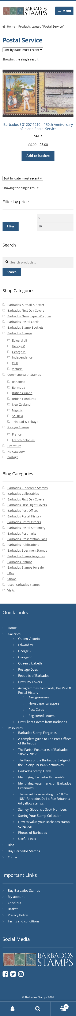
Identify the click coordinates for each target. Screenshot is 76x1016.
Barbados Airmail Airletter (25, 305)
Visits (11, 590)
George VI (19, 352)
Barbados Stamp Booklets (25, 327)
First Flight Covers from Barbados (42, 722)
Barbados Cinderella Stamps (27, 488)
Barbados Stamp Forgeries (26, 556)
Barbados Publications (23, 545)
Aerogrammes (38, 697)
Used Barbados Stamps (23, 585)
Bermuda (18, 387)
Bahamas (18, 382)
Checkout (14, 903)
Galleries (14, 634)
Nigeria (17, 410)
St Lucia (17, 416)
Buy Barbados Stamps (24, 851)
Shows (11, 579)
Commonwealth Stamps (24, 375)
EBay (10, 573)
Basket (13, 909)
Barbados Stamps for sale (25, 567)
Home (11, 26)
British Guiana (22, 393)
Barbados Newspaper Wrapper (29, 316)
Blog (11, 845)
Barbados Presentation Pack (27, 539)
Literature (14, 446)
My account (16, 896)
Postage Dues (28, 669)
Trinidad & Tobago (25, 422)
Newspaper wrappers (44, 703)
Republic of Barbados (33, 675)
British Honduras (24, 399)
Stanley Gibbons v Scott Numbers (42, 809)
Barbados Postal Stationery (26, 528)
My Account (12, 1009)
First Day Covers (30, 682)
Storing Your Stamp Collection (39, 815)
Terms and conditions (23, 921)
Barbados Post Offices (22, 511)
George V (18, 346)
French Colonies (23, 440)
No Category (16, 452)
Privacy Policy (18, 915)
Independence (22, 357)
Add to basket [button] (38, 155)
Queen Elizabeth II (31, 663)
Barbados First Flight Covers (27, 505)
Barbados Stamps (19, 333)
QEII (15, 363)
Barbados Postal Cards (23, 322)
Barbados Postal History (24, 516)
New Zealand (21, 404)
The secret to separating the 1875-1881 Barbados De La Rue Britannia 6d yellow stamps (44, 798)
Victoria (17, 369)
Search (11, 272)
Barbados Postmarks (21, 533)
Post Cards (36, 709)
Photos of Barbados (32, 832)
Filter (10, 226)
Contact (13, 857)
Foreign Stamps (18, 427)
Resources (15, 728)
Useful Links (27, 839)
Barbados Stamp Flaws (34, 771)
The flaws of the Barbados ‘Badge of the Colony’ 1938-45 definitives (44, 762)
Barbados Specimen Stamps (27, 550)
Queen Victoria (29, 638)
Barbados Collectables (23, 494)
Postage (12, 457)
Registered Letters (41, 715)
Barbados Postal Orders (24, 522)
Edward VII (19, 340)
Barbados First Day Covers (25, 310)
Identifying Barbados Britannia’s (41, 777)
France (17, 434)
